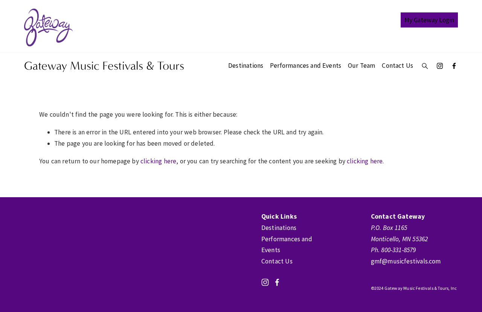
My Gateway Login (429, 20)
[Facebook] (454, 66)
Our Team (361, 65)
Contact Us (397, 65)
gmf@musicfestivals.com (406, 261)
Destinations (245, 65)
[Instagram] (440, 66)
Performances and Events (305, 65)
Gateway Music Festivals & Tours (104, 66)
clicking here (158, 161)
